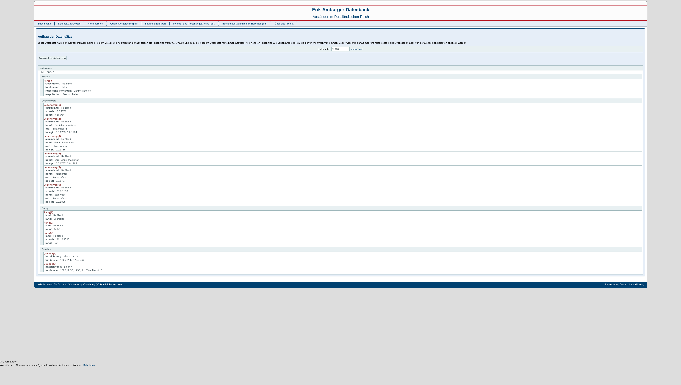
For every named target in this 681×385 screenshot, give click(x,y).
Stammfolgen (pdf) (155, 23)
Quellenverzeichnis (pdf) (124, 23)
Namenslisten (95, 23)
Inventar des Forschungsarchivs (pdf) (194, 23)
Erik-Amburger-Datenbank (340, 9)
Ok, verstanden (8, 361)
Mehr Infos (89, 365)
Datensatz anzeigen (69, 23)
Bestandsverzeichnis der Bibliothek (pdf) (244, 23)
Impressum (611, 284)
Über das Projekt (284, 23)
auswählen (357, 49)
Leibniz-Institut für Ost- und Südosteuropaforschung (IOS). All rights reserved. (80, 284)
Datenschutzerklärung (632, 284)
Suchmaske (44, 23)
